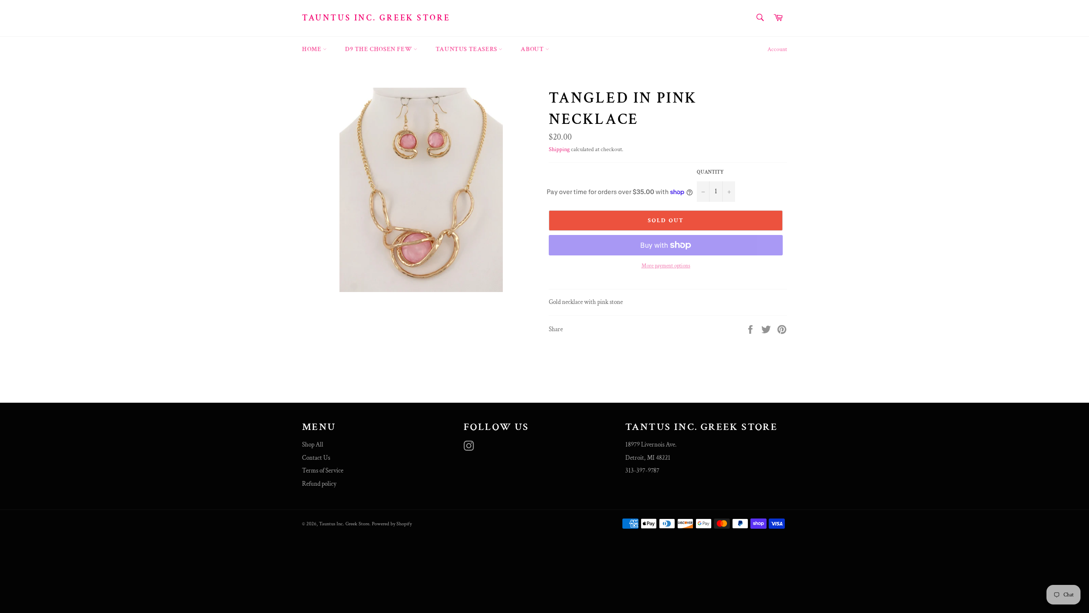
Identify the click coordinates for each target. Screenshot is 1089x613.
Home (312, 49)
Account (777, 49)
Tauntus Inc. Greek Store (376, 17)
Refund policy (319, 484)
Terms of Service (322, 471)
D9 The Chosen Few (379, 49)
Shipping (559, 149)
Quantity (710, 172)
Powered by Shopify (392, 524)
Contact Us (316, 458)
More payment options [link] (665, 265)
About (533, 49)
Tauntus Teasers (467, 49)
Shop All (312, 445)
